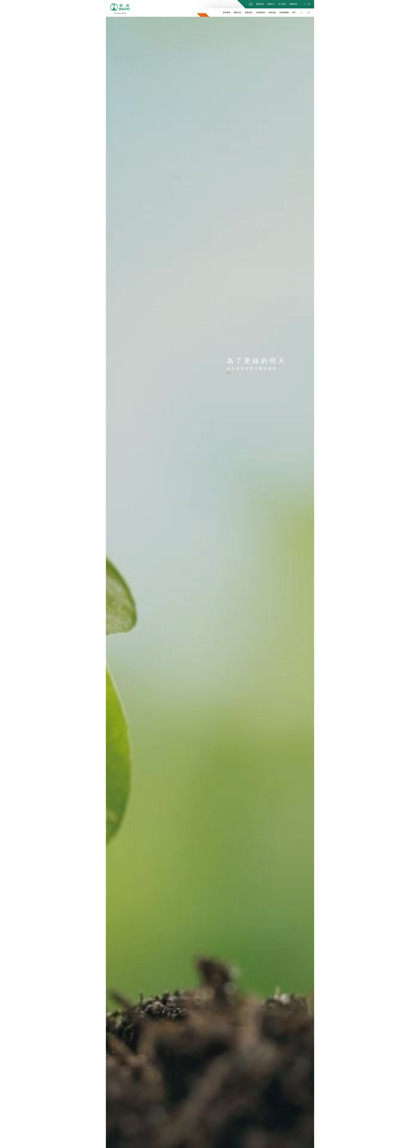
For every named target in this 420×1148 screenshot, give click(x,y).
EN (305, 4)
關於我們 (260, 4)
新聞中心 (271, 4)
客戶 (294, 12)
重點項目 (237, 12)
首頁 (251, 4)
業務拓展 (248, 12)
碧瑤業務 (226, 12)
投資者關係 (284, 12)
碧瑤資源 (272, 12)
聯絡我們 (293, 4)
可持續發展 (260, 12)
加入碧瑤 (282, 4)
